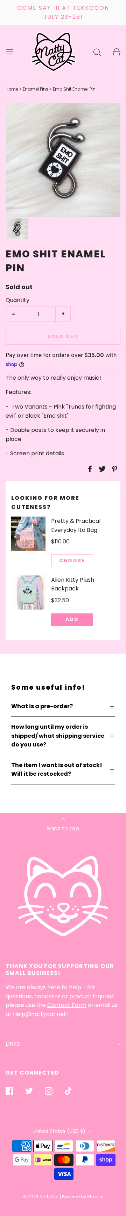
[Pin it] (113, 469)
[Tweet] (101, 469)
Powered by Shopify (82, 1197)
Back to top (63, 828)
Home (12, 89)
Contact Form (66, 1005)
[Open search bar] (97, 51)
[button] (17, 228)
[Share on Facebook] (89, 469)
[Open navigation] (9, 51)
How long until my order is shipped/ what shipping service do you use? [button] (57, 736)
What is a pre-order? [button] (42, 706)
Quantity (17, 300)
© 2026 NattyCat (41, 1197)
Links (13, 1044)
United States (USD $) (60, 1131)
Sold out (63, 336)
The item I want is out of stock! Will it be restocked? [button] (56, 769)
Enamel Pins (35, 89)
